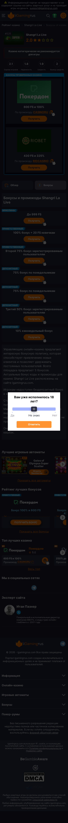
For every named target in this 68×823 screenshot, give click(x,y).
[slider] (34, 409)
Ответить (34, 424)
